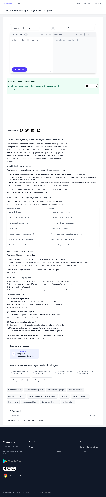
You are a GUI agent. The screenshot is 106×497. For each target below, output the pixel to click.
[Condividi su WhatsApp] (84, 34)
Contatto (58, 451)
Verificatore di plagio (56, 390)
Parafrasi (64, 396)
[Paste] (13, 34)
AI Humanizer (68, 402)
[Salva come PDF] (89, 34)
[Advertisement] (53, 109)
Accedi (79, 3)
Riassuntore (13, 402)
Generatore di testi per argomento (42, 396)
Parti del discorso (75, 390)
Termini (83, 451)
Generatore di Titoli (80, 396)
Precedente (15, 415)
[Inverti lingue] (53, 28)
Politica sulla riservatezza (89, 447)
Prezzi (31, 447)
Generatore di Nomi (16, 396)
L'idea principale (14, 390)
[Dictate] (17, 34)
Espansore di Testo (30, 402)
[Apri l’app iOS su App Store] (91, 86)
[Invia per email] (80, 34)
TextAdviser (10, 442)
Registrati (87, 3)
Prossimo (92, 415)
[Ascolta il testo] (46, 34)
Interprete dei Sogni (50, 402)
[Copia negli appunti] (41, 34)
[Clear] (50, 34)
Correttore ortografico (34, 390)
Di (55, 447)
